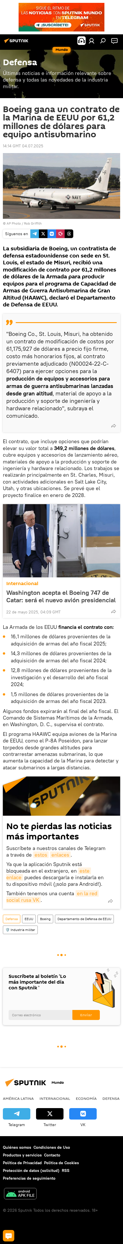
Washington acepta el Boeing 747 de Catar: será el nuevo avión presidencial (61, 596)
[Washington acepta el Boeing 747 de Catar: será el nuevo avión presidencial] (61, 540)
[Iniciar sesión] (91, 40)
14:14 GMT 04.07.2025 (23, 145)
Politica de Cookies (61, 1162)
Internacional (22, 583)
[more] (113, 425)
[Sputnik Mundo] (17, 42)
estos (41, 854)
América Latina (18, 1098)
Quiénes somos (17, 1147)
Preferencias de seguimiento (29, 1178)
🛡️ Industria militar (20, 930)
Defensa (11, 919)
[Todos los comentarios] (8, 1235)
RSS (66, 1170)
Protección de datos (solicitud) (31, 1170)
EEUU (29, 919)
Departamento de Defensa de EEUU (84, 919)
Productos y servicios (22, 1155)
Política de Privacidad (22, 1162)
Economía (86, 1098)
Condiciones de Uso (51, 1147)
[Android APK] (20, 1194)
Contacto (52, 1155)
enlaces (60, 854)
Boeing (45, 919)
